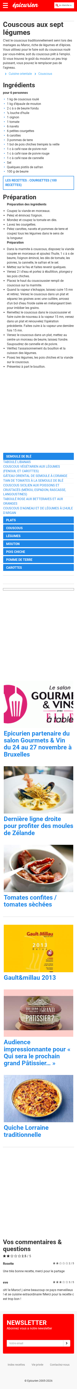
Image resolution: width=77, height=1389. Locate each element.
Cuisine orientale (20, 74)
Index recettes (16, 1364)
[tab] (38, 456)
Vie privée (37, 1364)
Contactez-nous (59, 1364)
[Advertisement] (38, 410)
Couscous (45, 74)
